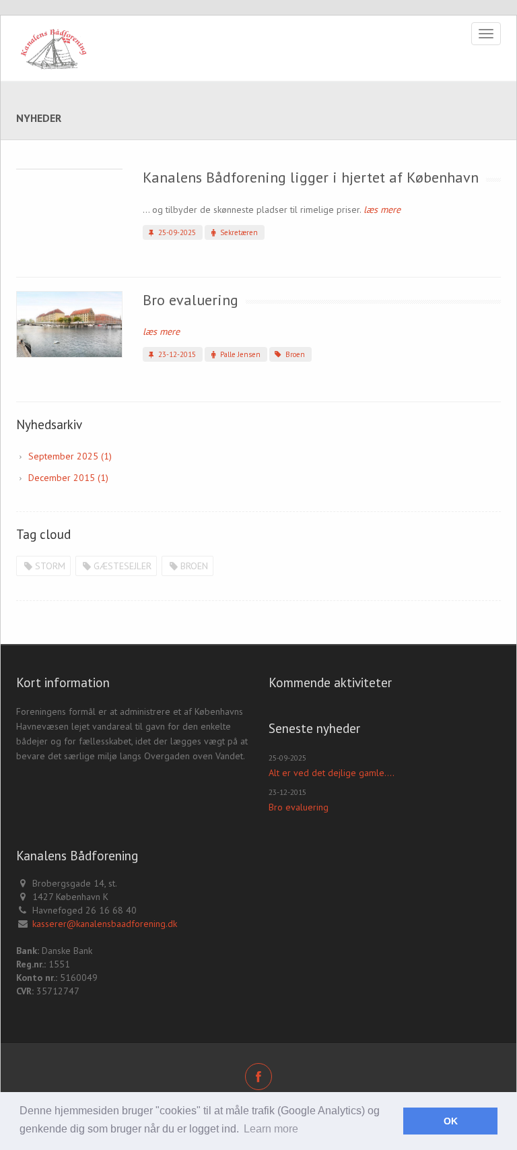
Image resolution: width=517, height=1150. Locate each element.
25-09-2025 (176, 232)
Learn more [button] (271, 1129)
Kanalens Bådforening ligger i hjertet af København (311, 177)
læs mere (382, 209)
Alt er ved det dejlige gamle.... (331, 773)
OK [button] (451, 1121)
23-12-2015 (176, 354)
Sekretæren (238, 232)
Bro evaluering (190, 299)
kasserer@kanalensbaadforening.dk (104, 924)
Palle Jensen (239, 354)
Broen (294, 354)
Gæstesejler (122, 566)
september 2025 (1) (70, 456)
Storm (50, 566)
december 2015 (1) (68, 478)
